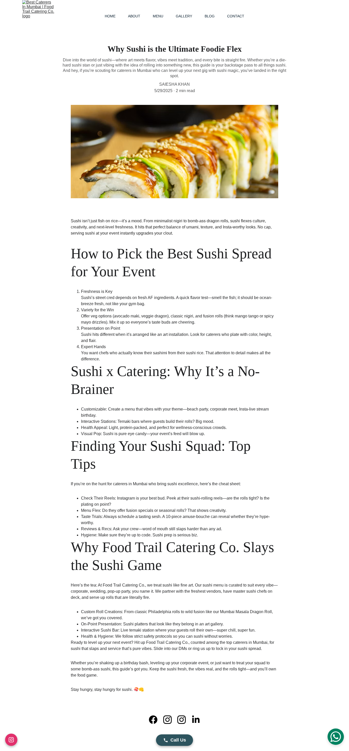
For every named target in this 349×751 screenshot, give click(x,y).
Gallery (184, 16)
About (134, 16)
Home (110, 16)
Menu (158, 16)
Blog (210, 16)
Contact (235, 16)
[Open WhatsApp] (336, 736)
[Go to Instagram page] (170, 719)
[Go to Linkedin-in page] (196, 719)
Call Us (178, 740)
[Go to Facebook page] (155, 719)
